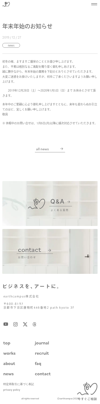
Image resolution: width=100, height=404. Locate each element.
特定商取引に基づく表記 (18, 384)
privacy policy (11, 389)
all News (42, 149)
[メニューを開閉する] (94, 4)
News (11, 45)
